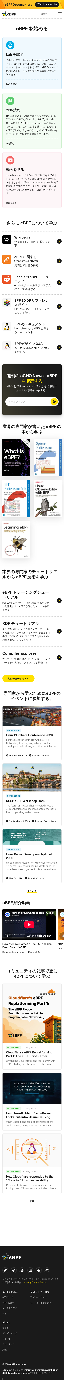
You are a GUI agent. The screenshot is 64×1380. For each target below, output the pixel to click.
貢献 (4, 1349)
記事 (32, 1201)
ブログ (5, 1327)
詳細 (16, 457)
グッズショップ (9, 1333)
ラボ (4, 1313)
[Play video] (29, 924)
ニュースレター (9, 1344)
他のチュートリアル (18, 678)
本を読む (10, 143)
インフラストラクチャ (40, 1302)
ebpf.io (6, 1369)
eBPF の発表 (8, 1302)
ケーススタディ (9, 1308)
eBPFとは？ (8, 1297)
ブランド (6, 1338)
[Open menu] (60, 14)
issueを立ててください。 (36, 1282)
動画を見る (11, 202)
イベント (32, 890)
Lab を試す (11, 83)
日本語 (44, 13)
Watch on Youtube (47, 4)
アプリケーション (38, 1297)
